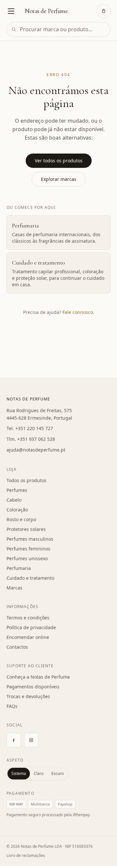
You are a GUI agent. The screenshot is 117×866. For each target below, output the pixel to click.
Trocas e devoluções (28, 696)
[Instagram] (31, 740)
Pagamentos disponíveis (32, 686)
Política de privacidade (31, 627)
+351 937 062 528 (36, 439)
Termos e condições (27, 618)
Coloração (17, 510)
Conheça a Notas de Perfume (38, 677)
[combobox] (58, 29)
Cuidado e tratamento (30, 578)
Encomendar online (27, 637)
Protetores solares (26, 529)
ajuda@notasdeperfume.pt (35, 450)
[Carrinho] (103, 11)
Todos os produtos (26, 480)
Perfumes (16, 490)
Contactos (17, 647)
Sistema (18, 773)
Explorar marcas (58, 179)
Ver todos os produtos (59, 160)
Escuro (57, 773)
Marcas (14, 588)
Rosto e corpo (21, 519)
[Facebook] (13, 740)
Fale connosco (77, 312)
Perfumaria (18, 568)
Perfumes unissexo (27, 558)
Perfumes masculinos (29, 539)
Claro (39, 773)
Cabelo (13, 500)
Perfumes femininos (28, 549)
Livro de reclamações (25, 855)
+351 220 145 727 (34, 428)
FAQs (12, 706)
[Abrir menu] (11, 11)
